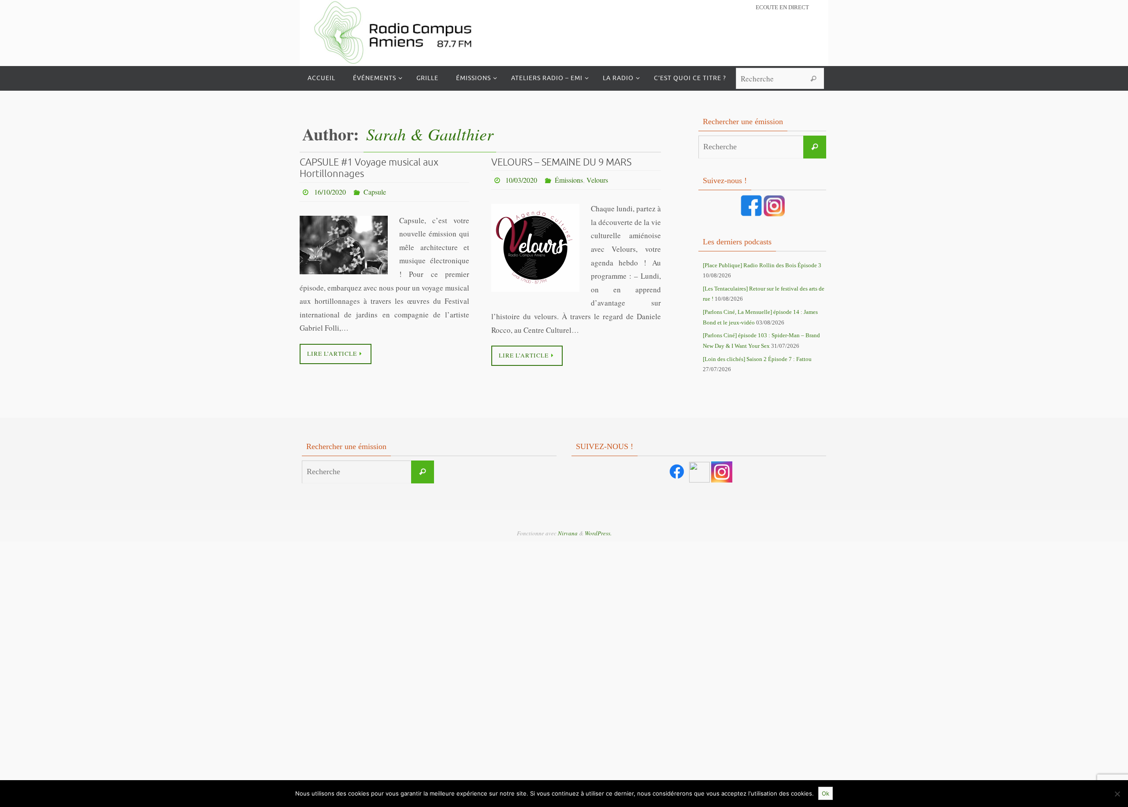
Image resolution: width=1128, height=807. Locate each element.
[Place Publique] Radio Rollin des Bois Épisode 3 (762, 265)
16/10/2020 (330, 191)
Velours (597, 179)
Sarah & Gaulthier (430, 133)
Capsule (375, 191)
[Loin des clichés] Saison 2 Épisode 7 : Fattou (757, 359)
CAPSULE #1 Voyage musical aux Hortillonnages (369, 168)
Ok (825, 793)
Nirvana (568, 533)
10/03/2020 (521, 179)
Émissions (569, 179)
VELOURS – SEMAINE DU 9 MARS (561, 162)
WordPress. (598, 533)
